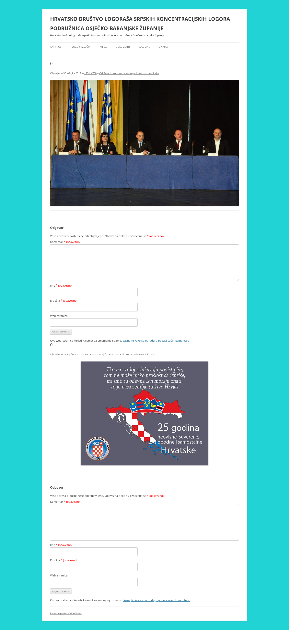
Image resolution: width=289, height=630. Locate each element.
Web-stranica (59, 316)
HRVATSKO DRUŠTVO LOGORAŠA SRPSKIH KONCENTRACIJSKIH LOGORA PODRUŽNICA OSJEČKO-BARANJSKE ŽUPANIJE (140, 23)
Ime (61, 285)
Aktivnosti (56, 46)
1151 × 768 (90, 73)
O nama (163, 46)
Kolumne (144, 46)
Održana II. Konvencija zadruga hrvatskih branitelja (129, 73)
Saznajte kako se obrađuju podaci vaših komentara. (156, 340)
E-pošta (63, 300)
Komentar (65, 242)
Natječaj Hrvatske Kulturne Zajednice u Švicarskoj (127, 354)
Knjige (103, 46)
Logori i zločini (81, 46)
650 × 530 (90, 354)
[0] (144, 143)
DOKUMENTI (123, 46)
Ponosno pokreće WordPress (66, 613)
